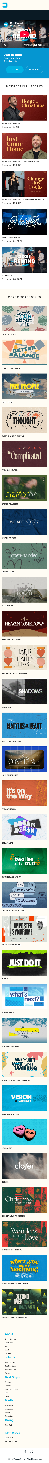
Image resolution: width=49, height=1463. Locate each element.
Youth (7, 1350)
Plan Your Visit (10, 1362)
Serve (7, 1393)
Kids (6, 1346)
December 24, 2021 (12, 239)
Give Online (9, 1425)
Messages (9, 1409)
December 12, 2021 (20, 163)
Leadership (9, 1343)
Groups (8, 1386)
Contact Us (9, 1438)
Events (7, 1373)
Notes (15, 70)
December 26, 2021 (12, 277)
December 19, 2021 (23, 201)
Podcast (8, 1413)
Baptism (8, 1382)
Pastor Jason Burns (12, 58)
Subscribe (34, 70)
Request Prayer (11, 1441)
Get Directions (10, 1366)
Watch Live (9, 1405)
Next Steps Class (11, 1389)
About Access (10, 1339)
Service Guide (10, 1370)
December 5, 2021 (11, 125)
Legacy (7, 1396)
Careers (8, 1353)
